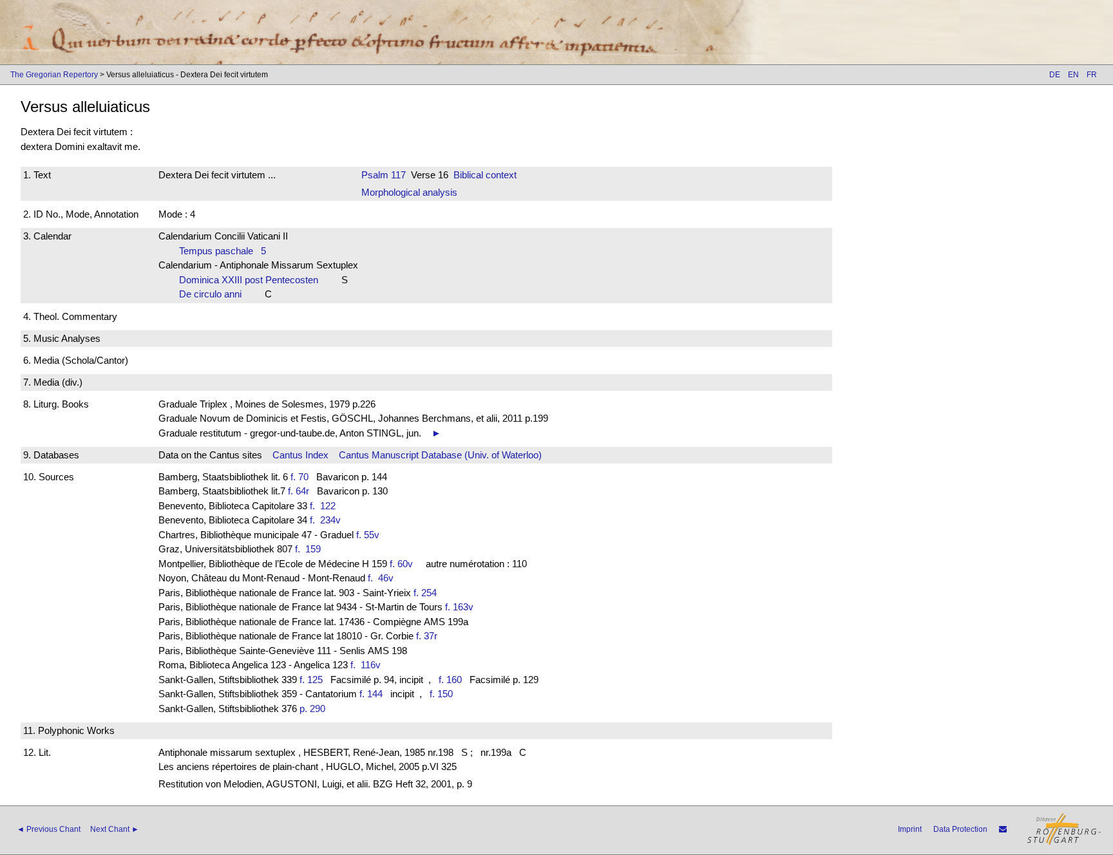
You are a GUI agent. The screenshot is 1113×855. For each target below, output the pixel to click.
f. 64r (298, 490)
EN (1073, 74)
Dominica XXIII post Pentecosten (252, 279)
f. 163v (459, 606)
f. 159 (310, 548)
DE (1054, 74)
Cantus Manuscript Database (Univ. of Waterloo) (440, 454)
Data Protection (960, 829)
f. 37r (426, 635)
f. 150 (441, 693)
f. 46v (383, 577)
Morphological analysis (409, 192)
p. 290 (312, 708)
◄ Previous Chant (49, 829)
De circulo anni (214, 293)
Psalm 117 (383, 174)
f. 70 (299, 476)
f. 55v (367, 534)
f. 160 (450, 679)
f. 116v (368, 664)
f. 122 (325, 505)
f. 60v (401, 563)
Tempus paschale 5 (222, 250)
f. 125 (311, 679)
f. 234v (328, 519)
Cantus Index (300, 454)
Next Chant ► (114, 829)
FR (1092, 74)
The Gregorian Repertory (54, 74)
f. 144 (371, 693)
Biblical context (485, 174)
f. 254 (425, 592)
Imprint (910, 829)
